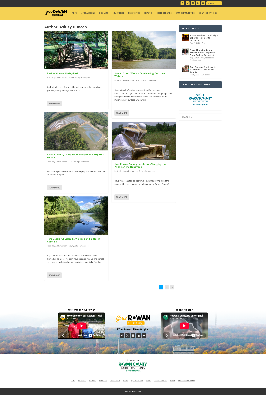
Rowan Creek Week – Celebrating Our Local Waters (140, 75)
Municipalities (195, 60)
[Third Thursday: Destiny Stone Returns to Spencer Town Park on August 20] (185, 51)
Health (148, 13)
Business (103, 13)
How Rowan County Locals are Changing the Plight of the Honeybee (140, 166)
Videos (172, 380)
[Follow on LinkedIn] (138, 335)
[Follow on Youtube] (144, 335)
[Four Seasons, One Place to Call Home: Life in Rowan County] (185, 68)
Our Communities (185, 13)
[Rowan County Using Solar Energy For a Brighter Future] (76, 131)
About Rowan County (186, 380)
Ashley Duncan (61, 77)
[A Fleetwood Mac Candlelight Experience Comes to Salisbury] (185, 37)
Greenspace (134, 13)
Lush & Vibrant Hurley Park (63, 73)
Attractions (88, 13)
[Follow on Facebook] (122, 335)
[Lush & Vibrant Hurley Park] (76, 50)
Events (148, 380)
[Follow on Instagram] (133, 335)
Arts (74, 13)
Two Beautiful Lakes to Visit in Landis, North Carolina (73, 240)
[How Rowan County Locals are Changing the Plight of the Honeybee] (144, 141)
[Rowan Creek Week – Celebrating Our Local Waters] (144, 50)
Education (118, 13)
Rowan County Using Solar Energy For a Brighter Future (75, 156)
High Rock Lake (164, 13)
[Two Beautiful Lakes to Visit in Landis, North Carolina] (76, 215)
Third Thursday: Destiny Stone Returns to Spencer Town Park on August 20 (202, 52)
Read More (54, 103)
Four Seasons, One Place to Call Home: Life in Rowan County (203, 69)
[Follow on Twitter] (127, 335)
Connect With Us (208, 13)
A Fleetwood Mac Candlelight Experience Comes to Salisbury (204, 38)
